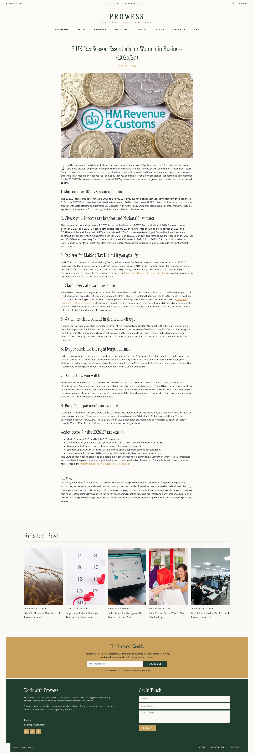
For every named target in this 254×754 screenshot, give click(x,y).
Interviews (178, 29)
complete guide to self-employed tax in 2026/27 (104, 463)
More (196, 29)
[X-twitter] (32, 731)
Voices (160, 29)
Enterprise (61, 29)
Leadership (100, 29)
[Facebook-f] (38, 731)
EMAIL (27, 720)
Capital (80, 29)
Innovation (120, 29)
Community (142, 29)
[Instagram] (26, 731)
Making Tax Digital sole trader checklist (145, 272)
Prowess (127, 17)
